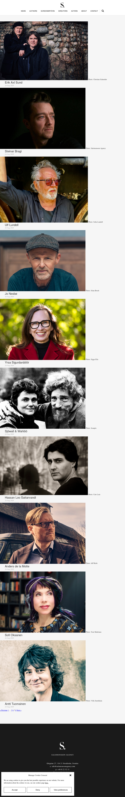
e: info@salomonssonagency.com (62, 766)
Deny (38, 790)
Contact (94, 11)
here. (46, 783)
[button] (70, 775)
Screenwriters (48, 11)
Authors (33, 11)
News (23, 11)
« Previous (3, 710)
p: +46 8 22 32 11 (62, 769)
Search (103, 10)
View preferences (61, 790)
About (84, 11)
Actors (74, 11)
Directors (63, 11)
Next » (19, 710)
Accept (14, 790)
